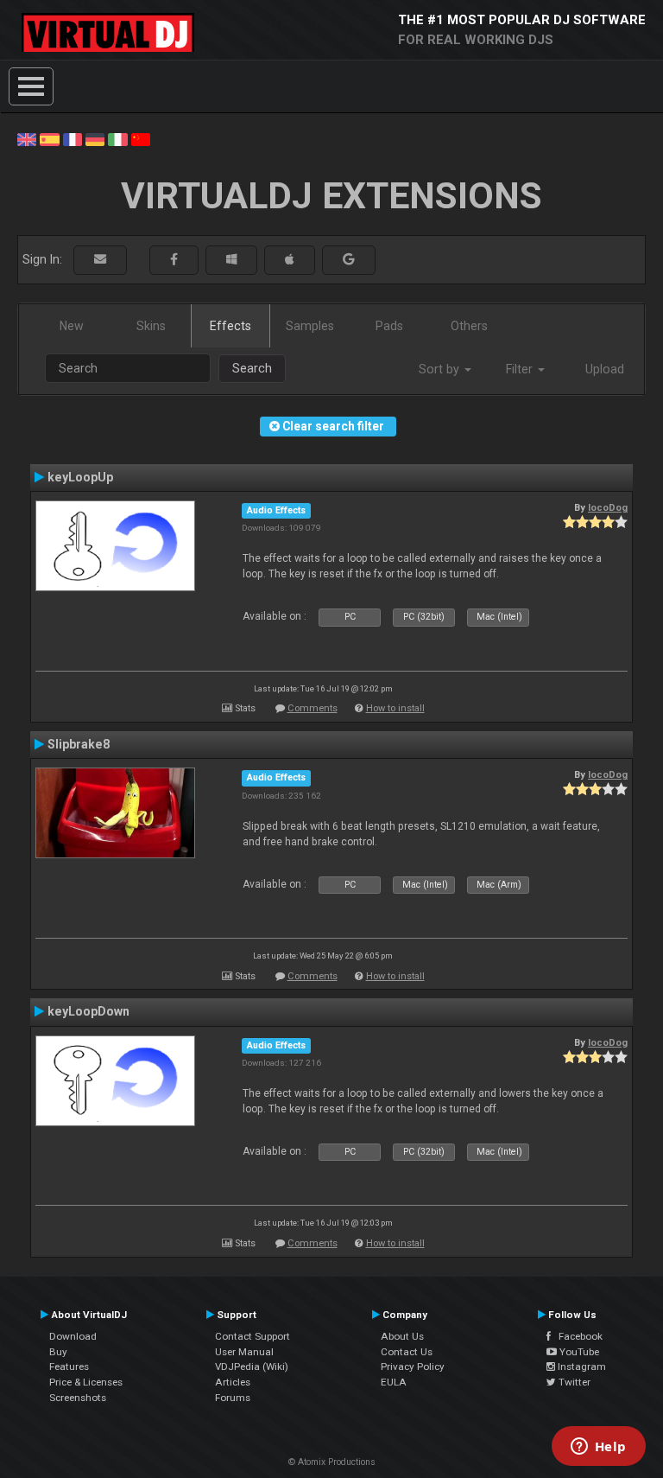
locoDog (608, 507)
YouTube (578, 1352)
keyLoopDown (88, 1011)
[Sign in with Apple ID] (289, 259)
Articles (232, 1382)
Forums (232, 1398)
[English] (26, 138)
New (72, 326)
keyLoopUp (80, 477)
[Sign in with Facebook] (174, 259)
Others (469, 326)
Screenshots (77, 1398)
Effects (230, 326)
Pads (389, 326)
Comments (312, 708)
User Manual (244, 1352)
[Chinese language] (140, 138)
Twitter (573, 1382)
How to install (395, 708)
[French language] (72, 138)
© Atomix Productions (332, 1462)
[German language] (94, 138)
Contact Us (407, 1352)
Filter (521, 369)
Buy (58, 1352)
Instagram (580, 1366)
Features (69, 1366)
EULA (394, 1382)
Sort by (441, 369)
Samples (310, 326)
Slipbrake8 (78, 744)
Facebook (577, 1336)
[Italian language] (117, 138)
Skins (151, 326)
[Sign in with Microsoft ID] (231, 259)
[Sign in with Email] (100, 259)
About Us (402, 1336)
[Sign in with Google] (349, 259)
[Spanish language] (49, 138)
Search (252, 368)
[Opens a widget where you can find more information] (598, 1447)
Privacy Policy (413, 1366)
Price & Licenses (86, 1382)
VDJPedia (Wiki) (251, 1366)
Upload (604, 369)
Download (73, 1336)
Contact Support (252, 1336)
